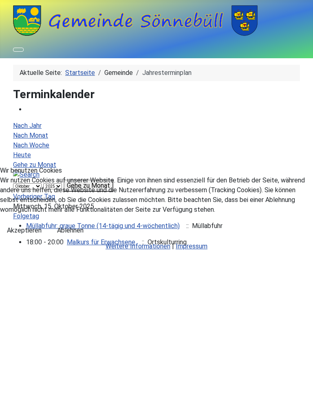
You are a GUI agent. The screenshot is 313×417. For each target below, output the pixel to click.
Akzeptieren (24, 230)
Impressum (191, 246)
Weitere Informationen (138, 246)
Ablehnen (70, 230)
